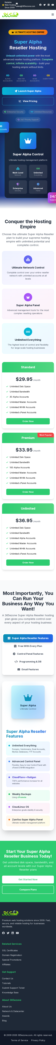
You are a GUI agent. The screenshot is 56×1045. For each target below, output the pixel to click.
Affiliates (6, 964)
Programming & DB (30, 661)
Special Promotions (11, 959)
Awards (6, 1016)
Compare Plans (28, 889)
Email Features (30, 669)
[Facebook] (40, 5)
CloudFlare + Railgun (24, 777)
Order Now (28, 421)
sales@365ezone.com (25, 6)
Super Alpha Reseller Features (30, 638)
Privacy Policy (38, 1040)
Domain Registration (12, 955)
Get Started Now (28, 879)
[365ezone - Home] (11, 14)
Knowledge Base (10, 992)
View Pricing (29, 101)
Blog (4, 1020)
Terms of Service (19, 1040)
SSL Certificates (10, 950)
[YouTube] (53, 5)
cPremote (21, 797)
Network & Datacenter (13, 1011)
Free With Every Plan (30, 646)
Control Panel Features (30, 653)
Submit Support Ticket (13, 988)
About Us (7, 1006)
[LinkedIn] (48, 5)
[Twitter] (44, 5)
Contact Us (7, 978)
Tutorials (6, 983)
